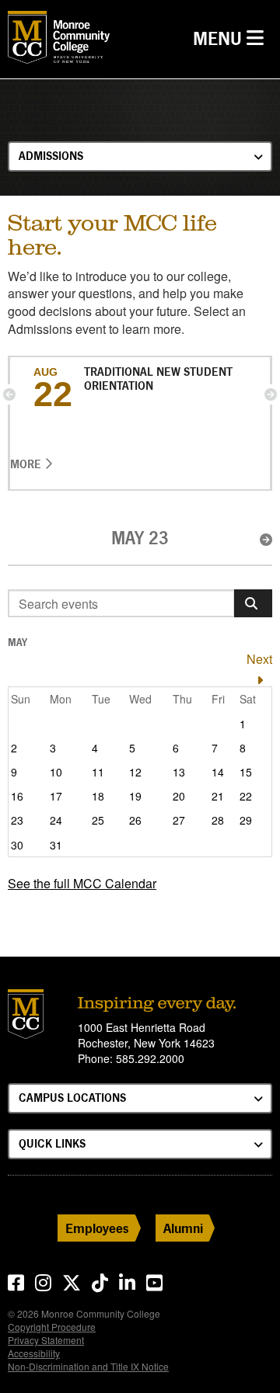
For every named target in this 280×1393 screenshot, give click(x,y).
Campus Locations (72, 1097)
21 (218, 796)
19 (135, 796)
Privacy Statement (46, 1339)
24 (56, 820)
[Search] (253, 603)
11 (98, 772)
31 (56, 845)
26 (135, 820)
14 (218, 772)
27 (179, 820)
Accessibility (34, 1353)
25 (98, 820)
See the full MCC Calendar (82, 883)
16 (17, 796)
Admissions (51, 155)
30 (17, 845)
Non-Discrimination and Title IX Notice (88, 1366)
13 (179, 772)
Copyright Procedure (52, 1326)
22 (246, 796)
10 (56, 772)
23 (17, 820)
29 (246, 820)
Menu (232, 38)
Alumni (183, 1228)
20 (179, 796)
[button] (9, 394)
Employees (97, 1228)
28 (218, 820)
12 (135, 772)
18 (98, 796)
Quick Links (52, 1143)
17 (56, 796)
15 (246, 772)
